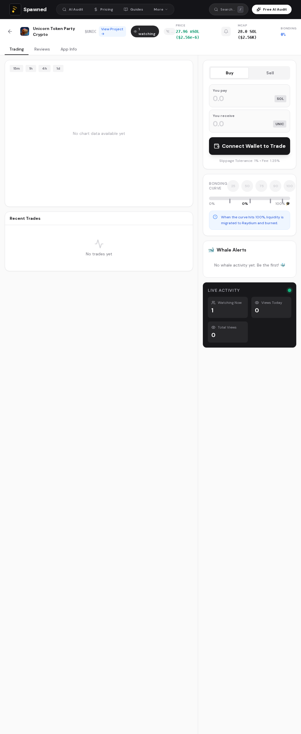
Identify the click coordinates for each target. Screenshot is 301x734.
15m (16, 68)
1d (58, 68)
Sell (270, 73)
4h (44, 68)
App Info (69, 49)
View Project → (112, 31)
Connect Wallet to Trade (254, 146)
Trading (16, 49)
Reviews (42, 49)
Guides (136, 9)
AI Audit (76, 9)
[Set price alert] (226, 31)
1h (31, 68)
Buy (229, 73)
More (158, 9)
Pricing (106, 9)
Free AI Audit (275, 9)
